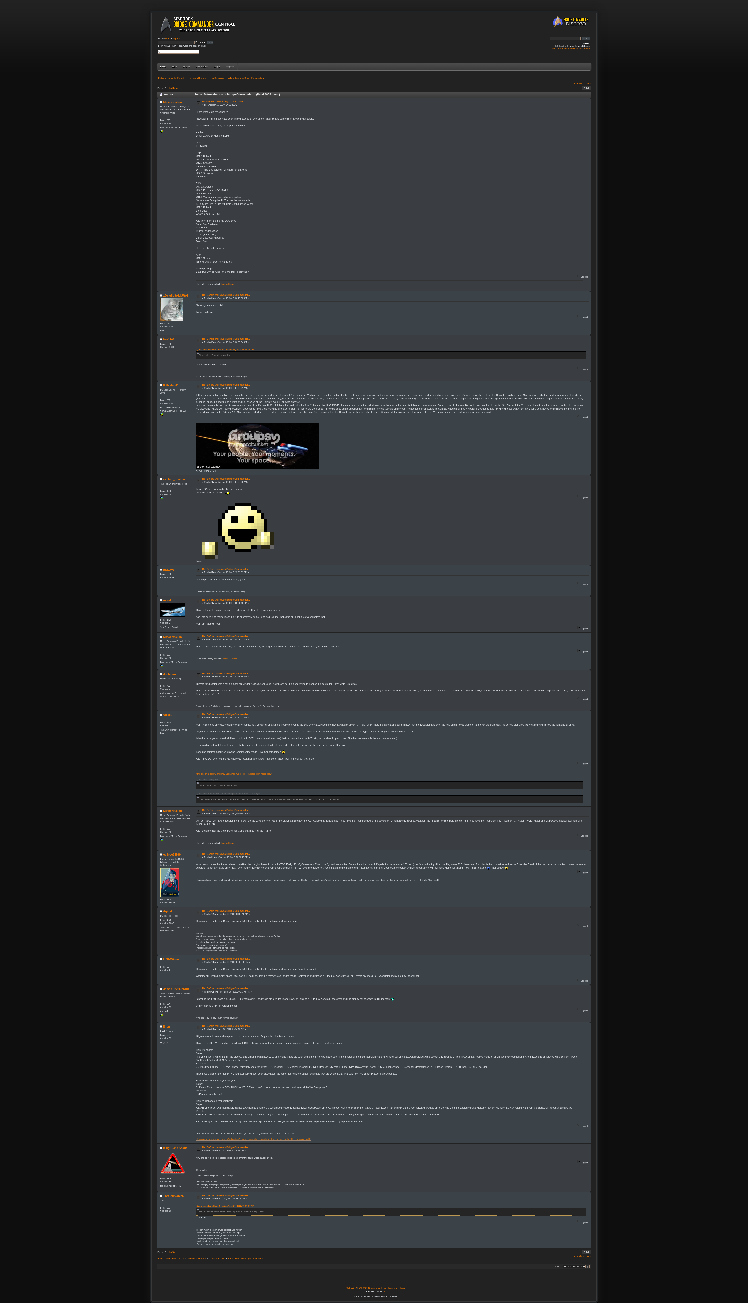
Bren (166, 1026)
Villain (167, 715)
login (167, 38)
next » (588, 83)
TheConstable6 (173, 1196)
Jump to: (558, 1267)
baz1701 (168, 339)
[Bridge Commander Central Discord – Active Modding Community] (571, 28)
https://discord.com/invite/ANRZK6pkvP (571, 49)
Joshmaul (169, 674)
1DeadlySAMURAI (175, 295)
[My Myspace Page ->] (161, 1016)
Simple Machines (378, 1288)
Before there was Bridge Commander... (223, 101)
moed (167, 600)
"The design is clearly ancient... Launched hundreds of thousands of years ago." (234, 774)
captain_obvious (174, 479)
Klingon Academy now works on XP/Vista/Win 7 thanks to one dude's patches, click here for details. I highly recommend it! (253, 1139)
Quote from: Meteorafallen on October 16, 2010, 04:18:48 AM (225, 349)
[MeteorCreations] (161, 132)
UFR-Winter (171, 959)
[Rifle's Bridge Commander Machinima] (161, 415)
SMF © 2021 (364, 1288)
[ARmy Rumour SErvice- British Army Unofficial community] (161, 499)
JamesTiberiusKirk (176, 989)
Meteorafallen (172, 102)
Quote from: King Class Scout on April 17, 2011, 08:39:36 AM (225, 1206)
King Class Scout (175, 1148)
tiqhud (167, 911)
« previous (579, 83)
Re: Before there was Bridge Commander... (226, 295)
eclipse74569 (172, 854)
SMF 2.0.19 (351, 1288)
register (176, 38)
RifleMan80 (170, 385)
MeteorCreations (229, 284)
